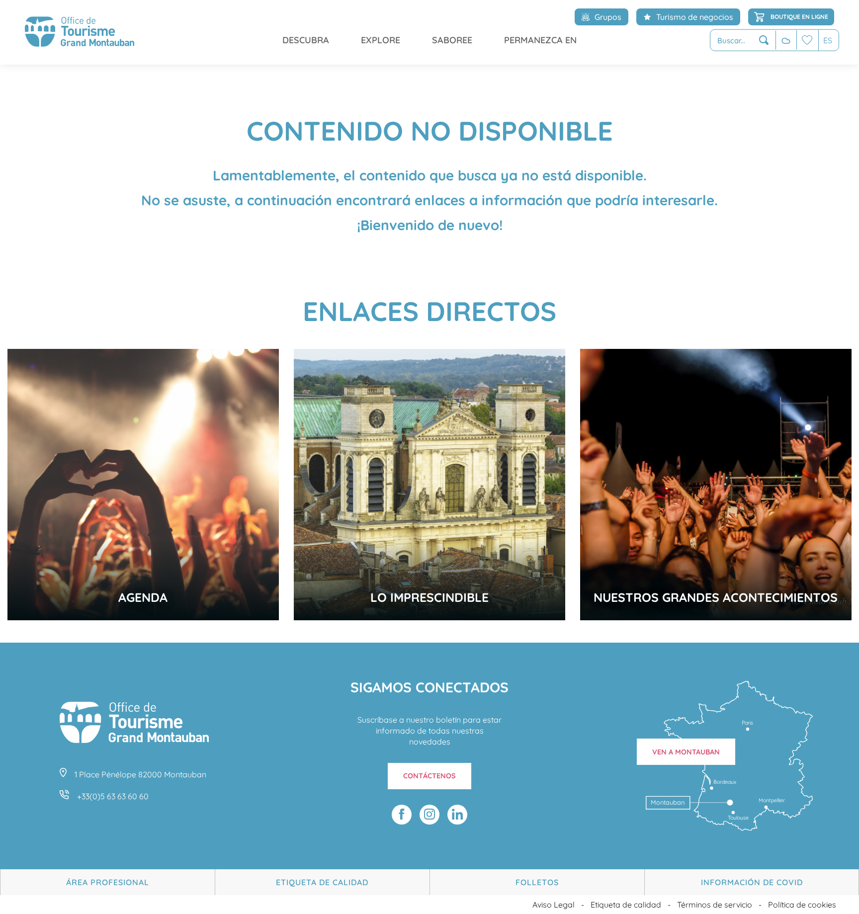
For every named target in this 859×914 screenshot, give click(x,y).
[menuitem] (79, 32)
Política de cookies (802, 905)
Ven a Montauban (686, 752)
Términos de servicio (714, 905)
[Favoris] (807, 40)
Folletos (537, 882)
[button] (742, 40)
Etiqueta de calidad (322, 882)
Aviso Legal (553, 905)
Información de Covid (752, 882)
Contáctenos (429, 775)
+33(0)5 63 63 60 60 (113, 796)
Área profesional (107, 882)
